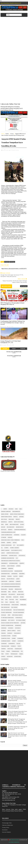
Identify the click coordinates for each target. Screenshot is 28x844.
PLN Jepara (14, 607)
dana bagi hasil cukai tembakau (10, 540)
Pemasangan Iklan (7, 823)
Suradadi (4, 643)
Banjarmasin (16, 511)
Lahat (17, 578)
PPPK (9, 615)
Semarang (18, 625)
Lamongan (4, 581)
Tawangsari (18, 648)
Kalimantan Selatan (7, 571)
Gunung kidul (13, 555)
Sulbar (14, 635)
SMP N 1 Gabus (11, 630)
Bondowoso (19, 527)
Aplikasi (11, 508)
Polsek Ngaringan (18, 612)
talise (18, 643)
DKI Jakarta (20, 545)
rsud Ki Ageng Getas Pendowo (10, 622)
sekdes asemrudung (7, 625)
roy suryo (11, 620)
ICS (17, 558)
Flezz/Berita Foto (16, 550)
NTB (2, 599)
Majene (11, 589)
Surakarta (12, 643)
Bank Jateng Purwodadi (17, 514)
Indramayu (4, 563)
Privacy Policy (5, 827)
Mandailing (18, 589)
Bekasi (18, 519)
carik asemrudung (6, 534)
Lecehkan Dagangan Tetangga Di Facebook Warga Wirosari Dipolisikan (17, 728)
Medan (14, 591)
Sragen (3, 633)
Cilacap (23, 534)
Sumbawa (20, 638)
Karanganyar (18, 571)
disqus (14, 348)
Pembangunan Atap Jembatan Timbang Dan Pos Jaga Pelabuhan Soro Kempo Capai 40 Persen (13, 322)
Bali (21, 508)
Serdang (3, 628)
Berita (10, 521)
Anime (5, 508)
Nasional (8, 596)
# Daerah (7, 261)
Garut (3, 552)
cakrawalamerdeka (19, 529)
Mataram (3, 591)
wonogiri (10, 656)
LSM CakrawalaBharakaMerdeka (10, 586)
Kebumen (21, 573)
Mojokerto (12, 594)
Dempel (9, 542)
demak (3, 542)
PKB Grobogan (5, 607)
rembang (3, 620)
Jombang (3, 568)
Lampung (11, 581)
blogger (5, 348)
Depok (14, 542)
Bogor (3, 527)
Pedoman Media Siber (7, 825)
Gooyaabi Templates (14, 842)
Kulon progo (10, 578)
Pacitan (11, 599)
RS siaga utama (20, 620)
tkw (2, 653)
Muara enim (20, 594)
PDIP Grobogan (5, 604)
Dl (2, 547)
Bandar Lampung (6, 511)
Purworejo (19, 617)
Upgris (3, 656)
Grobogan (4, 555)
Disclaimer (5, 830)
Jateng (3, 565)
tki (22, 651)
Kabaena (10, 568)
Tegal (3, 651)
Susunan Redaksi (6, 832)
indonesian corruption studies (10, 560)
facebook (22, 348)
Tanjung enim (5, 646)
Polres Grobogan (6, 612)
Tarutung (10, 648)
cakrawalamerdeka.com (8, 532)
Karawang (14, 573)
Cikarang (16, 534)
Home (2, 133)
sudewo (9, 633)
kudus (3, 578)
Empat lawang (5, 550)
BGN (2, 524)
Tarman (3, 648)
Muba (2, 596)
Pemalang (23, 604)
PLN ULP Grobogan (6, 609)
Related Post (6, 286)
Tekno (8, 651)
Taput (19, 646)
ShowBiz (10, 628)
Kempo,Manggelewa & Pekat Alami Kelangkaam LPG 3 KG (11, 341)
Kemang (3, 576)
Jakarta (22, 563)
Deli (23, 540)
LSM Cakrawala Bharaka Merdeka (10, 584)
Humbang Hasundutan (7, 558)
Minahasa (4, 594)
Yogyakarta (4, 659)
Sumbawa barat (5, 641)
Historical (22, 555)
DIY (14, 545)
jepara (18, 565)
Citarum (3, 537)
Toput (7, 653)
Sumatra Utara (5, 638)
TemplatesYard (15, 839)
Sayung (23, 622)
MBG (9, 591)
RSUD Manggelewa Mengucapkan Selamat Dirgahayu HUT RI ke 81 (12, 303)
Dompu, (17, 150)
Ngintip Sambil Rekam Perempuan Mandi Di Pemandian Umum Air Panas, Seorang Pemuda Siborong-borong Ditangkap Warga (14, 683)
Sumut (14, 641)
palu (6, 602)
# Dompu (12, 261)
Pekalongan (15, 604)
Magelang (4, 589)
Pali (2, 602)
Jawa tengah (10, 565)
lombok (18, 581)
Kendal (10, 576)
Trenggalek (14, 653)
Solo (18, 630)
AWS (16, 508)
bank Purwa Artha (6, 516)
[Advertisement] (14, 32)
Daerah (7, 133)
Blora (22, 524)
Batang (21, 516)
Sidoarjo (17, 628)
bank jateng (4, 514)
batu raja (4, 519)
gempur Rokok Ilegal (13, 552)
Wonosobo (17, 656)
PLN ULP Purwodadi (18, 609)
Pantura (12, 602)
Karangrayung (5, 573)
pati (17, 602)
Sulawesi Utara (5, 635)
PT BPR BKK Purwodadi (7, 617)
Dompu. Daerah (14, 547)
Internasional (13, 563)
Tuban (21, 653)
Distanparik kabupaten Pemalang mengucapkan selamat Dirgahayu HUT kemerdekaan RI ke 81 (12, 108)
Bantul (16, 516)
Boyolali (3, 529)
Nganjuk (15, 596)
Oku (6, 599)
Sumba (14, 638)
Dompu (12, 133)
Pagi (17, 599)
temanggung (15, 651)
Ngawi (22, 596)
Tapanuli (13, 646)
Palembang (23, 599)
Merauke (20, 591)
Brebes (10, 529)
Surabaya (20, 641)
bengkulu (4, 521)
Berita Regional (18, 521)
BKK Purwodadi (14, 524)
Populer (3, 615)
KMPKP (21, 576)
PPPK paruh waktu (17, 615)
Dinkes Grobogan (6, 545)
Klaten (15, 576)
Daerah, (13, 150)
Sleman (3, 630)
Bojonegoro (10, 527)
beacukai (11, 519)
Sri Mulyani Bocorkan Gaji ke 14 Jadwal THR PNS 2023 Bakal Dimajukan (17, 669)
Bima (6, 524)
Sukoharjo (17, 633)
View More (24, 286)
